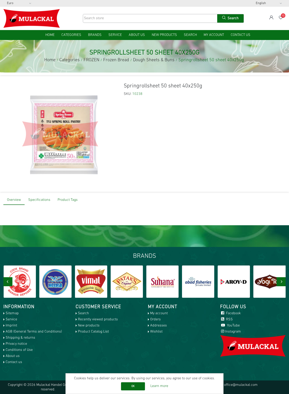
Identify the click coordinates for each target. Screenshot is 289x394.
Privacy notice (16, 344)
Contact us (240, 35)
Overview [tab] (14, 200)
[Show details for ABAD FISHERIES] (162, 281)
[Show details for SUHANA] (127, 281)
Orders (155, 319)
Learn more (159, 386)
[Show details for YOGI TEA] (234, 281)
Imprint (11, 325)
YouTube (233, 325)
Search (190, 35)
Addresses (158, 325)
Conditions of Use (19, 350)
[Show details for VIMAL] (55, 281)
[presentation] (7, 281)
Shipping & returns (20, 338)
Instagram (233, 331)
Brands (95, 35)
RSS (229, 319)
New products (164, 35)
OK (133, 386)
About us (137, 35)
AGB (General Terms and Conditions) (34, 331)
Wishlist (156, 331)
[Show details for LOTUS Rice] (269, 281)
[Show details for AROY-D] (198, 281)
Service (115, 35)
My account (214, 35)
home (50, 35)
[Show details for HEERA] (20, 281)
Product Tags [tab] (68, 200)
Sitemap (12, 313)
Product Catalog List (93, 331)
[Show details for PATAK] (91, 281)
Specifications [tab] (39, 200)
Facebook (233, 313)
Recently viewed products (98, 319)
